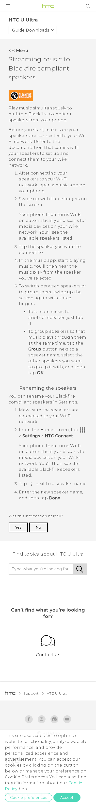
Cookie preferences (28, 797)
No (38, 527)
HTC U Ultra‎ (57, 693)
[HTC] (48, 6)
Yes (18, 527)
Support (31, 693)
